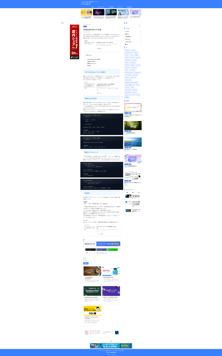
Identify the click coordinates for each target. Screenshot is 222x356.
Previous (82, 14)
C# (126, 55)
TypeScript (128, 89)
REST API (133, 77)
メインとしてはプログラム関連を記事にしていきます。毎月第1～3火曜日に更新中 (111, 350)
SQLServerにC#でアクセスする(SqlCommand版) (135, 17)
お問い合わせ (129, 7)
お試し (85, 258)
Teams (127, 87)
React (127, 77)
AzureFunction (128, 52)
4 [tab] (109, 20)
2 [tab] (107, 20)
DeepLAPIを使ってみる (108, 277)
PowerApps (132, 70)
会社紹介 (89, 65)
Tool (132, 87)
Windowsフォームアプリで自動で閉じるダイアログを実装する (111, 17)
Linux (126, 62)
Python (85, 259)
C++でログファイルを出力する (136, 210)
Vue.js (134, 92)
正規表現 (127, 97)
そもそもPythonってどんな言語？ (94, 59)
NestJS (138, 65)
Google (138, 57)
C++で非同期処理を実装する (130, 132)
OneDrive (134, 67)
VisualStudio (128, 92)
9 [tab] (115, 20)
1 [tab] (106, 20)
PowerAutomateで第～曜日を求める (136, 197)
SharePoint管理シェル (129, 84)
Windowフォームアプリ (130, 94)
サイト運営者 (111, 7)
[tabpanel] (86, 14)
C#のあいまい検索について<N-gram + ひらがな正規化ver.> (136, 204)
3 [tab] (108, 20)
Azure (133, 50)
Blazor (136, 52)
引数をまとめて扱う (91, 61)
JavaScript (128, 60)
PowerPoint (138, 72)
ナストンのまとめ (85, 4)
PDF (126, 70)
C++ (131, 55)
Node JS (127, 67)
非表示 (90, 55)
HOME (92, 7)
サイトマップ (120, 7)
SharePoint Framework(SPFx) (131, 82)
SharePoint (128, 79)
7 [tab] (113, 20)
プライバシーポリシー (102, 7)
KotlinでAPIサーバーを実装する (130, 149)
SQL (138, 84)
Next (140, 14)
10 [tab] (116, 20)
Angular (127, 50)
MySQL (132, 65)
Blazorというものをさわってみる (110, 297)
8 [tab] (114, 20)
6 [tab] (111, 20)
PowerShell (128, 75)
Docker (127, 57)
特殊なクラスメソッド (91, 63)
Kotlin (134, 60)
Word (138, 94)
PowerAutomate (129, 72)
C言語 (136, 55)
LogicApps (133, 62)
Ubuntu (135, 89)
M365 (127, 65)
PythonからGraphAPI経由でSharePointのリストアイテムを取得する (99, 17)
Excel (132, 57)
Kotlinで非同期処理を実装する (123, 17)
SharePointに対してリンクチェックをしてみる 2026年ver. (86, 17)
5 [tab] (110, 20)
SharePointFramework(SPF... (91, 297)
